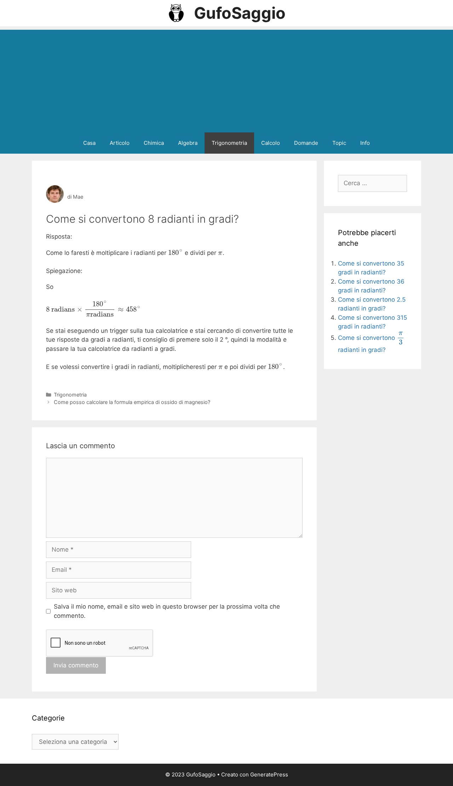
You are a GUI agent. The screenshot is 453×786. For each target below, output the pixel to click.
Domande (306, 142)
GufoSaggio (240, 13)
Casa (89, 142)
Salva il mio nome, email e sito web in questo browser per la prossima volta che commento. (167, 611)
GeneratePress (269, 774)
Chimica (154, 142)
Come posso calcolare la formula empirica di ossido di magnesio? (132, 402)
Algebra (187, 142)
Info (365, 142)
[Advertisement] (226, 79)
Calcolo (270, 142)
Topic (339, 142)
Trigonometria (229, 142)
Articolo (120, 142)
